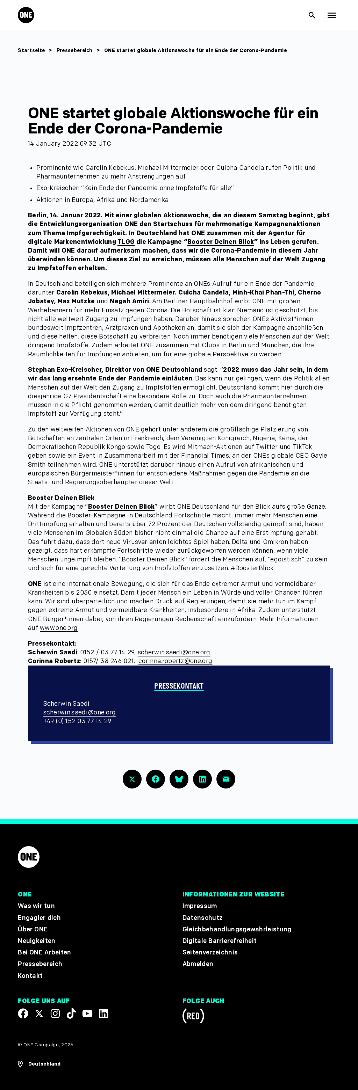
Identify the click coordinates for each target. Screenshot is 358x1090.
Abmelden (198, 964)
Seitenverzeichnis (210, 953)
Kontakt (30, 976)
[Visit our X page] (39, 1013)
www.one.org (59, 628)
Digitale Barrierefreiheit (219, 941)
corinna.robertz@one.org (175, 661)
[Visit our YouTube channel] (87, 1013)
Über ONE (33, 929)
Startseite (31, 50)
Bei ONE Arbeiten (44, 953)
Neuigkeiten (37, 941)
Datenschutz (202, 918)
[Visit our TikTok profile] (71, 1013)
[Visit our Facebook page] (23, 1013)
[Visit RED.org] (193, 1017)
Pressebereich (75, 50)
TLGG (126, 242)
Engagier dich (39, 918)
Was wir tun (36, 906)
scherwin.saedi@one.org (174, 652)
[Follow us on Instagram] (55, 1013)
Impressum (199, 906)
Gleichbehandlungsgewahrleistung (237, 929)
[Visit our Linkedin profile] (103, 1013)
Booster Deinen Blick (220, 242)
